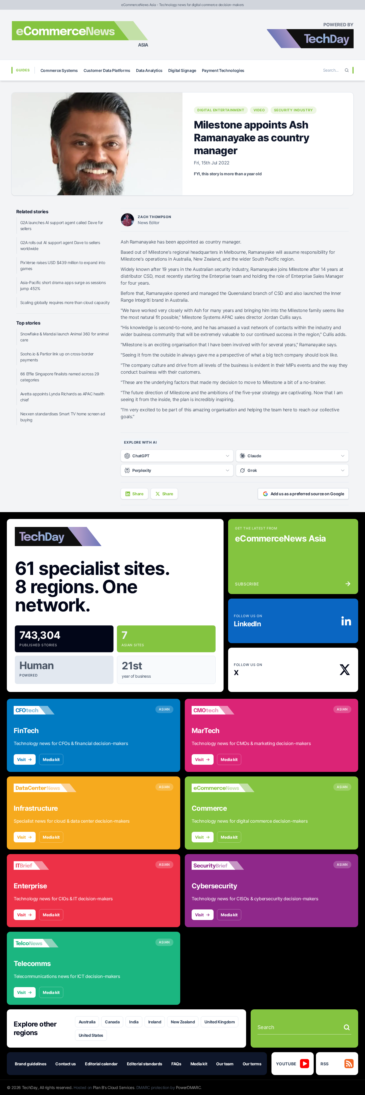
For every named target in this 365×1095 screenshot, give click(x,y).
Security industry (293, 110)
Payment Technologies (223, 70)
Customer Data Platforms (107, 70)
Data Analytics (149, 70)
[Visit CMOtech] (223, 710)
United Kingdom (219, 1021)
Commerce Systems (59, 70)
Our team (224, 1063)
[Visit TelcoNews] (45, 943)
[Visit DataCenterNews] (45, 787)
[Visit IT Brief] (45, 865)
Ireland (154, 1021)
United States (91, 1035)
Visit (21, 759)
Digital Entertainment (220, 110)
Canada (112, 1021)
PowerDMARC (188, 1087)
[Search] (346, 70)
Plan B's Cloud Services (113, 1087)
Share (137, 493)
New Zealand (183, 1021)
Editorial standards (144, 1063)
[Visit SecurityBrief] (223, 865)
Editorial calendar (101, 1063)
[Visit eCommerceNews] (223, 787)
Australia (87, 1021)
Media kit (51, 759)
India (133, 1021)
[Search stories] (346, 1027)
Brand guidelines (30, 1063)
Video (259, 110)
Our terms (252, 1063)
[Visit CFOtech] (45, 710)
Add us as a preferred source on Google (307, 493)
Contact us (65, 1063)
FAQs (176, 1063)
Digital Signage (182, 70)
